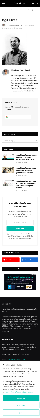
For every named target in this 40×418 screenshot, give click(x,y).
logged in (18, 107)
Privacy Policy (27, 238)
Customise (21, 405)
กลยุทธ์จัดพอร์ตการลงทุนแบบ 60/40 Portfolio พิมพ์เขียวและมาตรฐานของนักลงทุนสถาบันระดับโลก (26, 184)
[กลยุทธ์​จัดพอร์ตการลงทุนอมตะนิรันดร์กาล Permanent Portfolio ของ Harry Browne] (8, 157)
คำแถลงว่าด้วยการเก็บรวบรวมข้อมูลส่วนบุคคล (19, 392)
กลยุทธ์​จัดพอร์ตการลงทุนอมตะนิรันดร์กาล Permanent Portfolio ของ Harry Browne (26, 157)
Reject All (21, 413)
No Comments (8, 28)
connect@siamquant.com (16, 359)
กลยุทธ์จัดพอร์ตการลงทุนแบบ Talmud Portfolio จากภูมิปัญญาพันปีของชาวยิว (26, 170)
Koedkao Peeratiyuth (15, 25)
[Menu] (3, 3)
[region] (20, 389)
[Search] (37, 3)
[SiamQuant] (20, 3)
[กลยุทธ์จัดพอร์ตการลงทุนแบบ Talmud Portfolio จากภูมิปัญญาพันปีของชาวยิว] (8, 170)
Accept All (21, 398)
